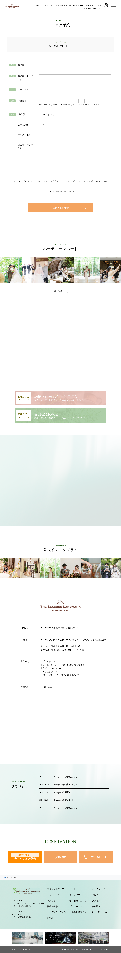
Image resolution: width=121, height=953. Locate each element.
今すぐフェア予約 (25, 857)
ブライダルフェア (41, 5)
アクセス (96, 901)
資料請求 (60, 857)
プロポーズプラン (77, 906)
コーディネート (76, 895)
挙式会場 (63, 5)
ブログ (95, 895)
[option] (35, 270)
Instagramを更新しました (66, 777)
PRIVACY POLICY (25, 950)
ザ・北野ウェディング (92, 9)
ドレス (72, 889)
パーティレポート (100, 889)
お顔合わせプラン (77, 912)
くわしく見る (58, 291)
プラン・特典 (54, 5)
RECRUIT (12, 950)
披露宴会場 (72, 5)
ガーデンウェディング (86, 5)
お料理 (98, 5)
